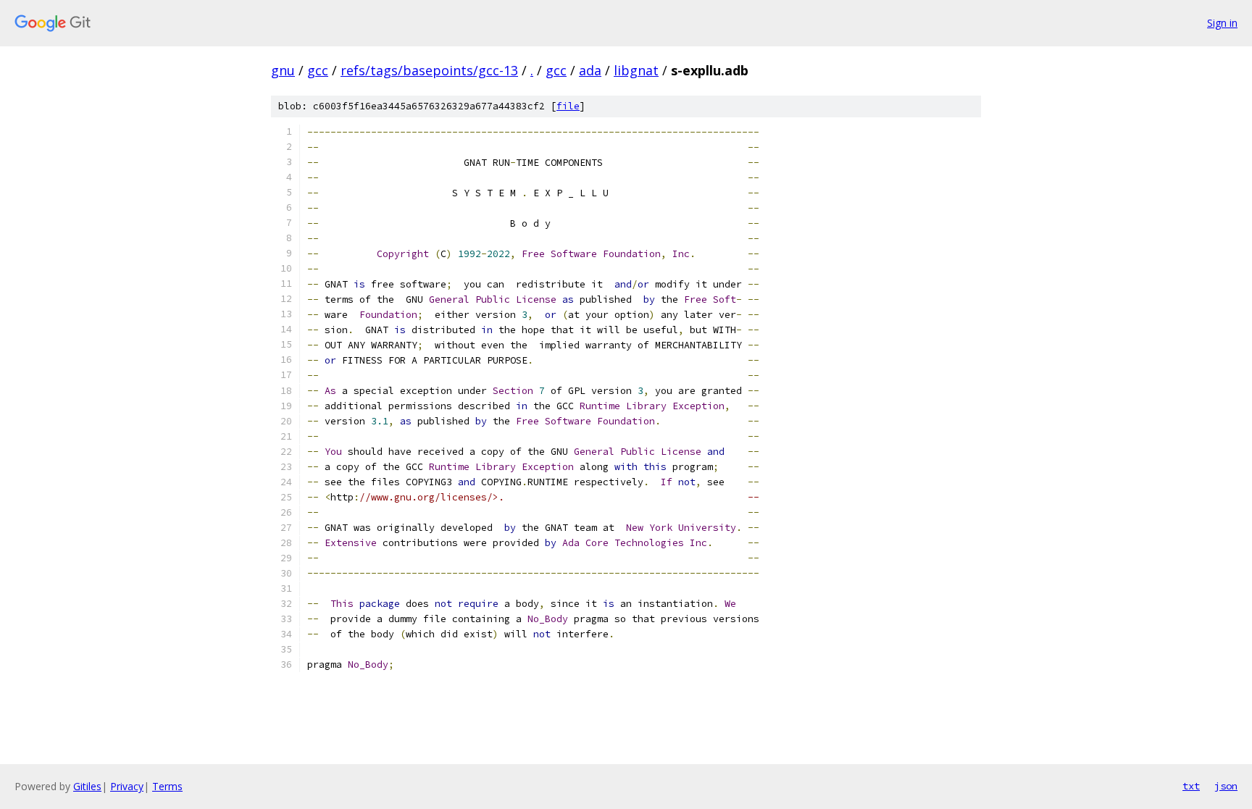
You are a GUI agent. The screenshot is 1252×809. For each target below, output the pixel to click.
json (1226, 785)
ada (590, 70)
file (568, 106)
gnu (283, 70)
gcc (317, 70)
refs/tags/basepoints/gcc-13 (429, 70)
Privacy (126, 786)
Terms (167, 786)
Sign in (1222, 23)
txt (1191, 785)
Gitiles (87, 786)
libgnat (636, 70)
